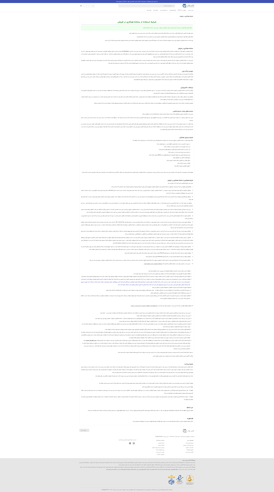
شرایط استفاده (161, 445)
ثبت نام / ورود (88, 5)
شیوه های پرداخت (189, 443)
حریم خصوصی (161, 443)
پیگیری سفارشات (160, 454)
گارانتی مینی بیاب (189, 452)
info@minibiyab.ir (159, 436)
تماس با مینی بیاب (160, 452)
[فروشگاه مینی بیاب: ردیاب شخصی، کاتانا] (188, 6)
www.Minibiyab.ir (125, 51)
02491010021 (172, 436)
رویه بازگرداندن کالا (160, 450)
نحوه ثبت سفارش (189, 447)
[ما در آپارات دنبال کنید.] (130, 443)
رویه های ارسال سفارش (188, 445)
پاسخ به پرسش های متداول (158, 447)
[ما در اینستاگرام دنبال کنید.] (134, 443)
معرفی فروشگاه (190, 450)
